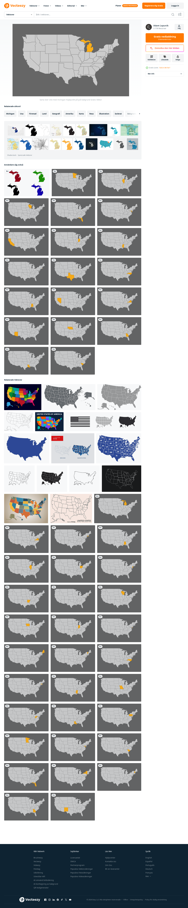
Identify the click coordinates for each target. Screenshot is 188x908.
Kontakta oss (110, 861)
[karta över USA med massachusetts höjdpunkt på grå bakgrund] (26, 688)
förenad (32, 113)
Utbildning (38, 872)
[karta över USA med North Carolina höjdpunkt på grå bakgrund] (119, 271)
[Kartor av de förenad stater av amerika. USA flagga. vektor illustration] (103, 421)
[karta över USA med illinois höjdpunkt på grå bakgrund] (119, 182)
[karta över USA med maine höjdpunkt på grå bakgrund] (26, 658)
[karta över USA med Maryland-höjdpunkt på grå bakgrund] (119, 212)
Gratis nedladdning (165, 38)
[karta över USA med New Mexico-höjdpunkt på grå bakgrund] (73, 806)
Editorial (71, 6)
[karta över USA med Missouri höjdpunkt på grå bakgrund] (119, 688)
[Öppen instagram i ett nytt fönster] (49, 900)
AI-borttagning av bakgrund (46, 884)
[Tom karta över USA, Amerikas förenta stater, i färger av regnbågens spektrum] (49, 421)
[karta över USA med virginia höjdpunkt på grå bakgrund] (119, 301)
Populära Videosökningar (81, 876)
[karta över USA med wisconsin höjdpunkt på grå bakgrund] (26, 212)
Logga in (175, 5)
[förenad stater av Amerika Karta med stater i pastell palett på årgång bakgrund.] (26, 508)
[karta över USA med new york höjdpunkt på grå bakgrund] (73, 777)
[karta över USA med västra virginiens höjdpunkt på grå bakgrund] (26, 717)
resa (91, 113)
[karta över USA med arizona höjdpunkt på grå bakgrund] (26, 331)
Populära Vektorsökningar (81, 869)
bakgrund (131, 113)
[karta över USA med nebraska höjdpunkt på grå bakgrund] (73, 331)
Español (148, 861)
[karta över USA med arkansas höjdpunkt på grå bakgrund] (26, 598)
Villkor (125, 899)
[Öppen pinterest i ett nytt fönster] (58, 900)
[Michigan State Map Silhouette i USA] (27, 182)
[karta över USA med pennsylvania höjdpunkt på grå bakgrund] (119, 717)
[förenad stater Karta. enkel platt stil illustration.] (26, 448)
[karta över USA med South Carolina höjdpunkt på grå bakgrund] (73, 361)
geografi (56, 113)
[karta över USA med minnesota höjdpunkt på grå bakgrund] (73, 182)
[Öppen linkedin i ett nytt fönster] (54, 900)
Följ (179, 28)
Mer (82, 6)
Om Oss (108, 865)
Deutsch (149, 869)
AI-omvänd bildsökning (44, 880)
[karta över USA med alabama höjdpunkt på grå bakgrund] (26, 301)
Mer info (151, 74)
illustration (104, 113)
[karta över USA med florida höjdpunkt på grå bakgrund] (73, 212)
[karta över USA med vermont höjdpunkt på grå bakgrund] (73, 658)
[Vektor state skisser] (72, 448)
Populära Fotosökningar (80, 872)
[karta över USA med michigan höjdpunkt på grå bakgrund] (117, 508)
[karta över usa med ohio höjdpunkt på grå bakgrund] (73, 569)
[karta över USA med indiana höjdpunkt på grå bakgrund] (73, 242)
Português (149, 865)
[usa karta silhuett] (19, 478)
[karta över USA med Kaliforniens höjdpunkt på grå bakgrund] (26, 242)
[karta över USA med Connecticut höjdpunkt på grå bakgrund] (73, 539)
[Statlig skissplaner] (22, 397)
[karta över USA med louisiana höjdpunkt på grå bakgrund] (26, 361)
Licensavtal (75, 857)
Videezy (37, 865)
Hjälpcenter (110, 857)
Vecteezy (37, 861)
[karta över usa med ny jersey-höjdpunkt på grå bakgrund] (119, 569)
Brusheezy (38, 857)
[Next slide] (137, 114)
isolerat (118, 113)
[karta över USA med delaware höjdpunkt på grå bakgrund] (119, 628)
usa (21, 113)
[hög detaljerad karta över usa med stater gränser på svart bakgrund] (121, 478)
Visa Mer (132, 144)
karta (81, 113)
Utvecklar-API (39, 876)
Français (149, 872)
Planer (118, 5)
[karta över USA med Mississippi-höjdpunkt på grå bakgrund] (119, 242)
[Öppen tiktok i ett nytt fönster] (62, 900)
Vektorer (33, 6)
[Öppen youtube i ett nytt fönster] (70, 900)
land (44, 113)
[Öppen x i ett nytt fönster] (66, 900)
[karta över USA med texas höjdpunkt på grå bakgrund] (73, 271)
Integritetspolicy (136, 899)
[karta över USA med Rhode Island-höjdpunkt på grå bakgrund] (26, 271)
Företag (37, 869)
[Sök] (172, 14)
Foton (46, 6)
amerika (69, 113)
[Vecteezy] (14, 5)
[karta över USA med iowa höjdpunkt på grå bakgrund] (26, 628)
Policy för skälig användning (156, 899)
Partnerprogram (77, 865)
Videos (58, 6)
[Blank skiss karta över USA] (71, 508)
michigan (10, 113)
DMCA (73, 861)
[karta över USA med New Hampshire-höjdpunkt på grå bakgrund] (119, 777)
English (148, 857)
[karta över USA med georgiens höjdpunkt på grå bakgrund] (119, 331)
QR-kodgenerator (41, 887)
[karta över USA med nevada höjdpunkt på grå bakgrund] (73, 301)
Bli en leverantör (112, 869)
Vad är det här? (164, 68)
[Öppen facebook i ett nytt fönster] (45, 900)
